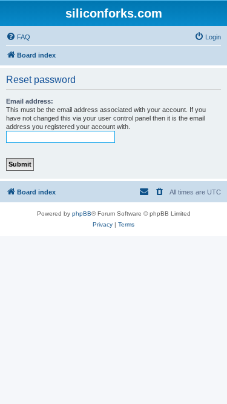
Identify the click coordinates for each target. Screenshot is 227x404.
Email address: (29, 101)
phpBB (81, 213)
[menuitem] (18, 37)
